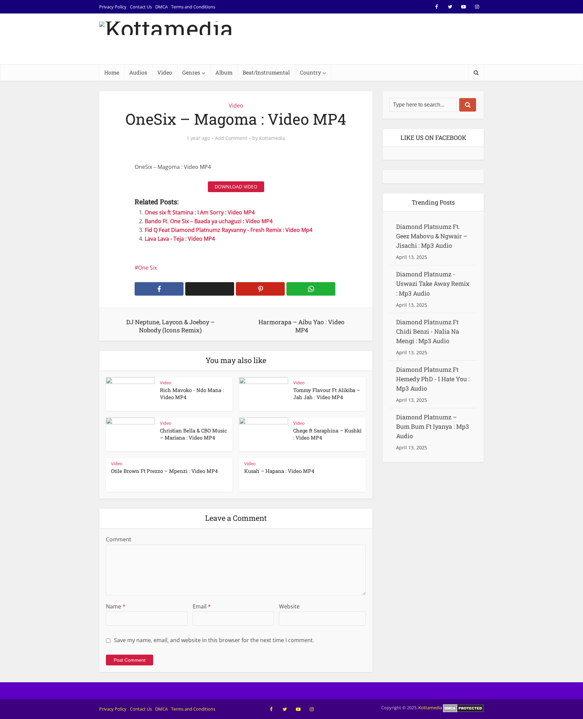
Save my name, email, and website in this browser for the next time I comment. (214, 640)
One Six (147, 267)
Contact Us (141, 7)
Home (111, 72)
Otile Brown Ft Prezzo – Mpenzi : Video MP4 (164, 471)
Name (116, 606)
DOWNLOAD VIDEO (236, 186)
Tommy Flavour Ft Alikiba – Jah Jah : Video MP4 (326, 393)
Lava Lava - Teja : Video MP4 (180, 238)
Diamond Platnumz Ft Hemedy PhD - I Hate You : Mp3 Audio (433, 378)
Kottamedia (272, 138)
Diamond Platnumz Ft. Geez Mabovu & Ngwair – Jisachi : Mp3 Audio (431, 235)
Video (164, 72)
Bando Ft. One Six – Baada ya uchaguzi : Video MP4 (209, 221)
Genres (191, 72)
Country (310, 72)
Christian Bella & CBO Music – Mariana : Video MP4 (193, 434)
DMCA (161, 7)
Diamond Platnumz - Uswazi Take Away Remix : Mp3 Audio (433, 283)
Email (202, 606)
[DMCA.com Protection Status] (463, 708)
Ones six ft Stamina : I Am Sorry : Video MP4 (200, 212)
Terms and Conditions (193, 7)
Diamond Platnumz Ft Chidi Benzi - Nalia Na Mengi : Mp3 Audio (427, 331)
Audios (138, 72)
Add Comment (231, 138)
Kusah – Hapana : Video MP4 (279, 471)
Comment (118, 539)
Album (223, 72)
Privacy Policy (113, 7)
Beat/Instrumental (266, 72)
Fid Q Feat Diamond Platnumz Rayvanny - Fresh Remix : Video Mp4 (228, 230)
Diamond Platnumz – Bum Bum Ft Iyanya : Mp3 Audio (432, 426)
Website (289, 606)
